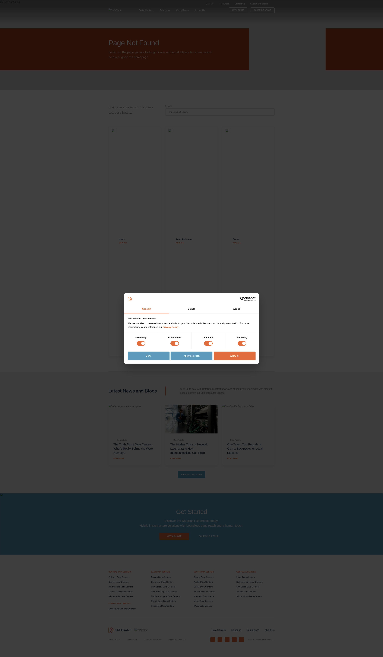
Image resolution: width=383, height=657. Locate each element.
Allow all (234, 356)
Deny (148, 356)
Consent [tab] (146, 309)
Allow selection (192, 356)
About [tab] (236, 309)
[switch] (174, 343)
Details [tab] (191, 309)
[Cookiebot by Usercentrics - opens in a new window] (242, 299)
